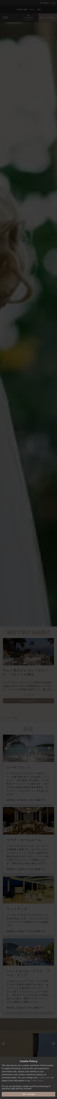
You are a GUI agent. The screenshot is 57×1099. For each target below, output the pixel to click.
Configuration (44, 1077)
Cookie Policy (37, 1080)
